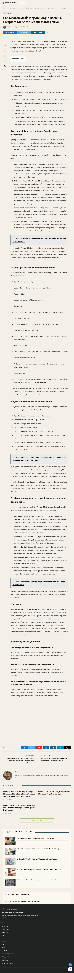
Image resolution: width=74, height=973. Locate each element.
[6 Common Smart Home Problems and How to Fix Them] (10, 882)
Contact (4, 951)
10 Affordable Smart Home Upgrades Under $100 (35, 838)
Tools (3, 936)
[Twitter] (5, 51)
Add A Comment (37, 820)
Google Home (7, 13)
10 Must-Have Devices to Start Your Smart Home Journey (38, 849)
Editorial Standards (8, 954)
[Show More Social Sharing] (47, 32)
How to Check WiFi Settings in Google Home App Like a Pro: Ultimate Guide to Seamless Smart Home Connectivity (19, 794)
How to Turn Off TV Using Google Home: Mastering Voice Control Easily (54, 793)
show (22, 58)
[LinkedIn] (5, 56)
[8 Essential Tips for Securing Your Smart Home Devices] (10, 861)
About (3, 948)
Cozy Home (5, 929)
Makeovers (5, 932)
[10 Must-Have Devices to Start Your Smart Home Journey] (10, 851)
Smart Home (5, 926)
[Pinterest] (5, 61)
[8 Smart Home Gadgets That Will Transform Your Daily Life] (10, 872)
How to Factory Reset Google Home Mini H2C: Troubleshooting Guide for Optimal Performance (19, 808)
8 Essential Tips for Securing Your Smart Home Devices (37, 859)
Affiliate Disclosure (7, 963)
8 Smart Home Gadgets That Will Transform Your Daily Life (39, 869)
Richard (11, 27)
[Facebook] (5, 46)
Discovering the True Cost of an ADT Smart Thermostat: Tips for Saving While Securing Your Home (20, 761)
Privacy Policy (6, 957)
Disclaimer (5, 960)
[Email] (5, 66)
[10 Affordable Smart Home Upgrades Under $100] (10, 841)
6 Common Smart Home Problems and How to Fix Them (38, 880)
